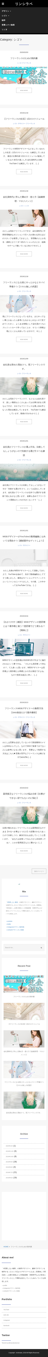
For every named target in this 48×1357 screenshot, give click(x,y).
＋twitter (8, 924)
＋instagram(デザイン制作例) (15, 927)
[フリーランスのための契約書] (24, 75)
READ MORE (24, 90)
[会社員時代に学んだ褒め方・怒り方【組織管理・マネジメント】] (24, 218)
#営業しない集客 (12, 902)
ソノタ (4, 29)
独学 (3, 20)
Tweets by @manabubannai (10, 1343)
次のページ (38, 871)
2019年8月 (9, 1167)
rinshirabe (19, 1353)
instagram (6, 1320)
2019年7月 (9, 1172)
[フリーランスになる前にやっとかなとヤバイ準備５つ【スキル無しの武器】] (24, 303)
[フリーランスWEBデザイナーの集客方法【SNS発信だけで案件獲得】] (24, 729)
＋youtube (9, 921)
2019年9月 (9, 1162)
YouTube (6, 1309)
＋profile (4, 1285)
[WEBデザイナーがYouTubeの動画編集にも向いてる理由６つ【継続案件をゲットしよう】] (24, 557)
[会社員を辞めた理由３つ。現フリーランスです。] (24, 386)
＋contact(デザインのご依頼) (15, 930)
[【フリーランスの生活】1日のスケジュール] (24, 136)
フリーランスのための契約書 (24, 58)
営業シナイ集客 (8, 25)
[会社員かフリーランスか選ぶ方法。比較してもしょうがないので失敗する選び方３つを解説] (24, 472)
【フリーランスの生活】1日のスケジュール (24, 119)
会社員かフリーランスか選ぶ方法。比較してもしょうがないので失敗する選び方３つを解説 (24, 451)
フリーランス (26, 63)
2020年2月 (9, 1146)
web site (6, 1315)
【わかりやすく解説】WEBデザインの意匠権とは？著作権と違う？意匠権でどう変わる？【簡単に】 (24, 626)
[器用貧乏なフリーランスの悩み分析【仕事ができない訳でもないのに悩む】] (24, 815)
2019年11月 (10, 1151)
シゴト (15, 123)
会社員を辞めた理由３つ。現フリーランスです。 (24, 1113)
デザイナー (22, 123)
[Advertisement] (24, 1216)
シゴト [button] (5, 16)
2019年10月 (10, 1156)
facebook (6, 1325)
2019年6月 (9, 1178)
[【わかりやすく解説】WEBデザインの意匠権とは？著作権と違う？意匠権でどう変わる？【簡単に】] (24, 647)
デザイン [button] (6, 11)
